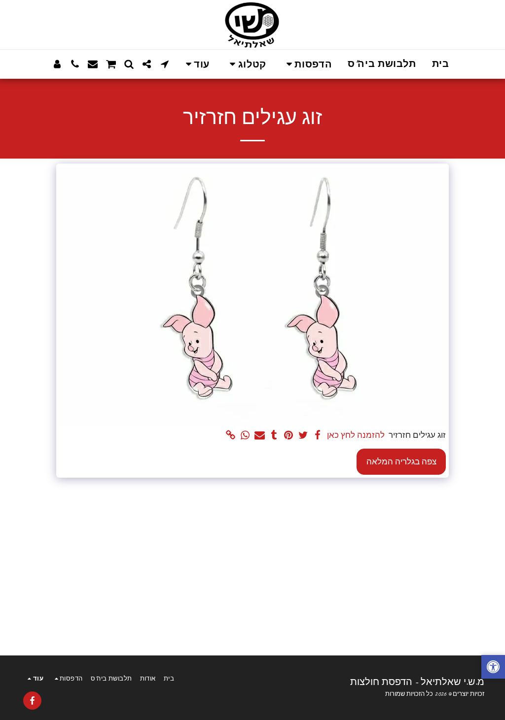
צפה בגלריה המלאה (401, 462)
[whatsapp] (245, 435)
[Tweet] (303, 435)
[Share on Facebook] (317, 435)
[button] (307, 64)
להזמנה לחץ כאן (356, 435)
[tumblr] (274, 435)
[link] (230, 435)
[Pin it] (288, 435)
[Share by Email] (259, 435)
